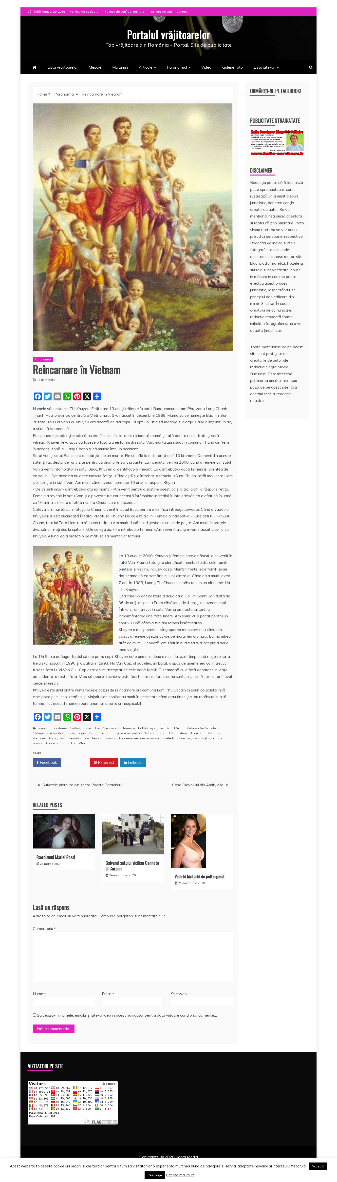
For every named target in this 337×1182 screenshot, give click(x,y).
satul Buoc (170, 733)
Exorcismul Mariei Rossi (56, 857)
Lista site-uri (264, 67)
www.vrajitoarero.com (209, 738)
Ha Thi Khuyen (147, 728)
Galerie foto (232, 67)
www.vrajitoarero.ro (47, 743)
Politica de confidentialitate (124, 11)
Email (108, 993)
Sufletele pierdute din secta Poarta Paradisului (82, 784)
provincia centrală (129, 733)
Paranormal (177, 67)
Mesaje (95, 67)
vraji (54, 738)
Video (206, 67)
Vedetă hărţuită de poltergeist (200, 876)
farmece (129, 728)
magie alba (84, 733)
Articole (145, 67)
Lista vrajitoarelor (62, 67)
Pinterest (105, 762)
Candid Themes (221, 1163)
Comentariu (44, 928)
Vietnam (214, 733)
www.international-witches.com (81, 738)
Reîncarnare (152, 733)
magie (70, 733)
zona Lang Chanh (75, 743)
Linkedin (135, 762)
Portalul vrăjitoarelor (168, 34)
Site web (179, 993)
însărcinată (208, 728)
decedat (115, 728)
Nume (39, 993)
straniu (184, 733)
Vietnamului (41, 738)
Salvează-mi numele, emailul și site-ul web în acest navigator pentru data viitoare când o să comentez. (127, 1015)
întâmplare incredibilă (48, 733)
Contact (181, 11)
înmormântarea (187, 728)
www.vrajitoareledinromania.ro (168, 738)
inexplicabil (167, 728)
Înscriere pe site (160, 11)
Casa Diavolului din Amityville (197, 784)
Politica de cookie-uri (85, 11)
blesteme (60, 728)
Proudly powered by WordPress (130, 1163)
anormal (45, 728)
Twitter (77, 762)
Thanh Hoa (198, 733)
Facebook (48, 762)
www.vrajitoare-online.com (125, 738)
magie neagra (105, 733)
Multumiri (120, 67)
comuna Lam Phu (95, 728)
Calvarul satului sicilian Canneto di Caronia (132, 866)
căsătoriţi (74, 728)
